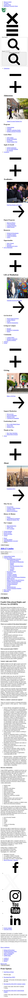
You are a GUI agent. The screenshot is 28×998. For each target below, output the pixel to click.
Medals (12, 570)
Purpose (12, 563)
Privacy (5, 961)
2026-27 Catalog (7, 549)
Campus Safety (10, 337)
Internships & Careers (12, 246)
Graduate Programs (11, 225)
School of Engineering (12, 582)
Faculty (8, 585)
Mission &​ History (14, 560)
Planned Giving (11, 417)
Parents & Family (8, 534)
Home (5, 538)
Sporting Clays (10, 427)
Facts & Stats (10, 507)
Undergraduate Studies (9, 556)
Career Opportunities (9, 952)
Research (9, 244)
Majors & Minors (11, 223)
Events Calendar (8, 928)
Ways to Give (10, 414)
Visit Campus (10, 137)
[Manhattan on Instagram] (15, 901)
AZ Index (6, 3)
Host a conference (5, 947)
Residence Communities (13, 330)
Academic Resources (12, 584)
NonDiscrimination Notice (10, 951)
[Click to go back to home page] (14, 12)
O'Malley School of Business (14, 581)
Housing (9, 328)
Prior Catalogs (7, 589)
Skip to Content (7, 2)
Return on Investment (12, 511)
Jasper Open (10, 425)
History (8, 517)
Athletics (6, 341)
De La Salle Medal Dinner (13, 424)
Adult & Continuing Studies (14, 130)
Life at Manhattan (8, 247)
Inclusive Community (12, 339)
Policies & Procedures (9, 950)
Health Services (11, 578)
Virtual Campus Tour (12, 141)
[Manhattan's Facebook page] (15, 873)
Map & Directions (8, 860)
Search (3, 51)
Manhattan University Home (11, 6)
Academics (6, 152)
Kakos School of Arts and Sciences (15, 580)
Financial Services (11, 587)
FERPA (12, 564)
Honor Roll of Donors (12, 434)
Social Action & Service (13, 318)
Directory (15, 860)
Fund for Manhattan (12, 415)
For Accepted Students (12, 149)
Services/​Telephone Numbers (14, 588)
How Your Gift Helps (12, 433)
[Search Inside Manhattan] (13, 49)
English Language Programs (14, 131)
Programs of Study (11, 571)
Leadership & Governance (13, 518)
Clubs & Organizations (12, 322)
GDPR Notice (7, 955)
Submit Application (11, 147)
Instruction (6, 591)
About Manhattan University (11, 541)
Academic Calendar (12, 574)
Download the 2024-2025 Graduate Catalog (14, 984)
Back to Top (4, 963)
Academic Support (11, 234)
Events (8, 321)
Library (8, 237)
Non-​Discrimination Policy (16, 566)
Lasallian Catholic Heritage (13, 508)
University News (11, 509)
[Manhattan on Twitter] (11, 889)
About (5, 436)
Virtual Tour (10, 527)
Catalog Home (7, 4)
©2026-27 (6, 958)
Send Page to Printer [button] (9, 972)
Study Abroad (10, 243)
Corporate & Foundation (13, 418)
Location (12, 568)
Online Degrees (11, 227)
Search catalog (4, 551)
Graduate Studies (8, 539)
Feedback (6, 959)
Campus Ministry (11, 320)
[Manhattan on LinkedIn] (15, 925)
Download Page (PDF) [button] (9, 977)
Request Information (12, 139)
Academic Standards (12, 575)
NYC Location (10, 528)
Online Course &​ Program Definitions (16, 577)
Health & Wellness (11, 340)
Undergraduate (10, 127)
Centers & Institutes (11, 236)
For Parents (9, 140)
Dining (8, 331)
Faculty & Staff (7, 532)
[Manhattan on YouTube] (15, 913)
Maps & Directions (11, 526)
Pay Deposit (10, 150)
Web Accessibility (8, 954)
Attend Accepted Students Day (14, 121)
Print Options (4, 594)
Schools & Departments (13, 233)
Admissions (6, 68)
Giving (5, 343)
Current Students (8, 531)
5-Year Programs (11, 224)
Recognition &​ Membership (17, 562)
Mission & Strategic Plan (13, 519)
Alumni (5, 535)
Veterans (12, 567)
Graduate (9, 128)
